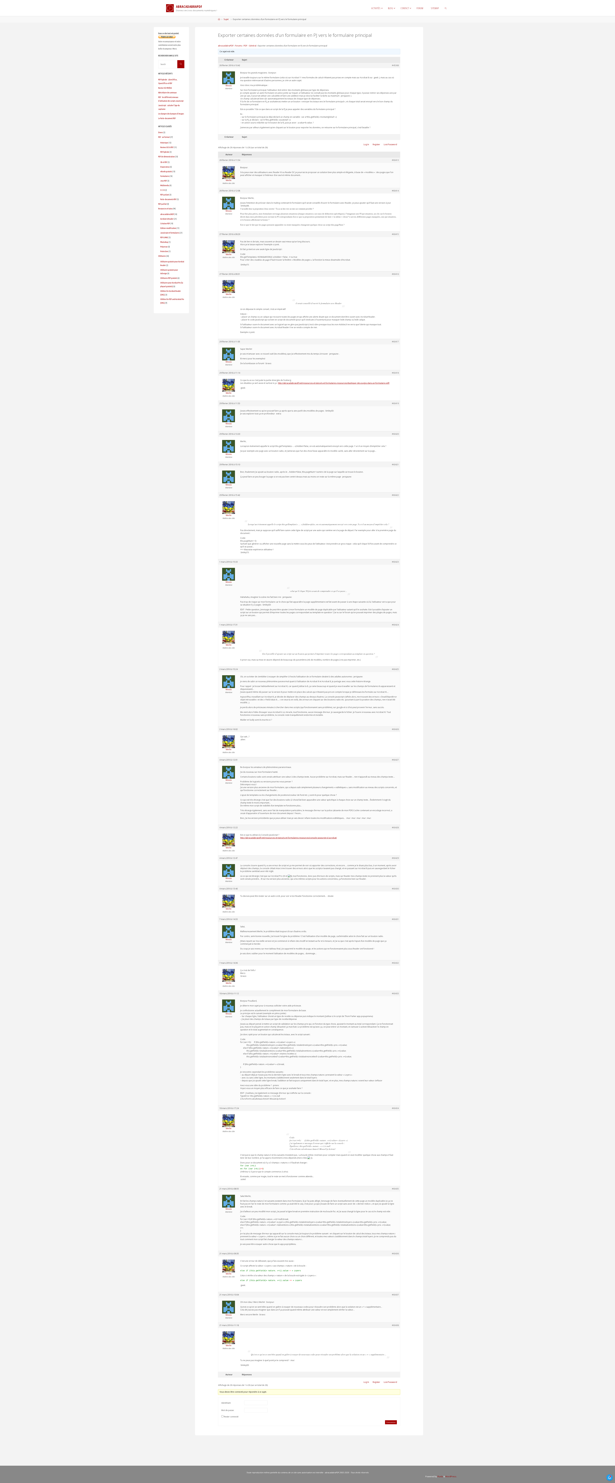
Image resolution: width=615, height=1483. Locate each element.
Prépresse (164, 247)
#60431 (395, 919)
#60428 (395, 827)
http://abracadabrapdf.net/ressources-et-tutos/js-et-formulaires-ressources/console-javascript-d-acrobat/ (288, 837)
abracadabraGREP (167, 214)
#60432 (395, 963)
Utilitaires (162, 256)
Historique (164, 142)
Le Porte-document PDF (167, 118)
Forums (238, 45)
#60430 (395, 888)
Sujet (226, 19)
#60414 (395, 190)
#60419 (395, 403)
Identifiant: (226, 1403)
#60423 (395, 561)
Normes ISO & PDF (166, 147)
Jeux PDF (163, 181)
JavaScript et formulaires (169, 233)
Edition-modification (168, 228)
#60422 (395, 495)
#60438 (395, 1325)
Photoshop (164, 242)
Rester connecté (231, 1416)
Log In (366, 144)
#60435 (395, 1188)
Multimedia (164, 185)
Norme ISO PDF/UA (165, 88)
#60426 (395, 729)
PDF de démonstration (166, 156)
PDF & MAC (164, 237)
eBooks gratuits (166, 171)
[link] (446, 8)
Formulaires (164, 176)
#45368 (395, 65)
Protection (164, 251)
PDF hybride (164, 152)
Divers (160, 132)
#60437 (395, 1294)
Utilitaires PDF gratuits (168, 278)
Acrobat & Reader (166, 219)
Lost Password (390, 144)
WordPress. (451, 1476)
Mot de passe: (227, 1410)
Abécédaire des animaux (167, 92)
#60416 (395, 274)
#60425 (395, 669)
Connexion (391, 1422)
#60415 (395, 234)
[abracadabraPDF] (170, 7)
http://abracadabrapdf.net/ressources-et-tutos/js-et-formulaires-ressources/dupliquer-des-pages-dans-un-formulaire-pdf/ (334, 383)
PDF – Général (250, 45)
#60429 (395, 858)
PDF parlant (164, 194)
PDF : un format (164, 137)
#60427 (395, 759)
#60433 (395, 993)
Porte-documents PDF (168, 199)
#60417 (395, 341)
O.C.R (162, 190)
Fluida (440, 1476)
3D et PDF (163, 162)
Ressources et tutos (165, 208)
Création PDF (165, 223)
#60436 (395, 1253)
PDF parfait (162, 204)
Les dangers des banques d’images (171, 114)
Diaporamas (164, 167)
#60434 (395, 1108)
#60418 (395, 372)
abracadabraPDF (226, 45)
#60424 (395, 624)
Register (376, 144)
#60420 (395, 434)
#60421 (395, 464)
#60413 (395, 160)
